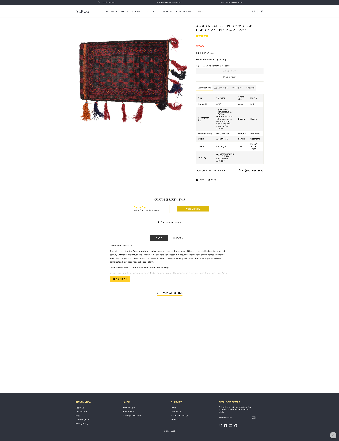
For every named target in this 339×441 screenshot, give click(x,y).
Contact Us (183, 11)
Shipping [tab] (250, 87)
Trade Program (82, 419)
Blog (77, 415)
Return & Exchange (179, 415)
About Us (79, 407)
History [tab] (178, 238)
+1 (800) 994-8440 (252, 170)
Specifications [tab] (204, 87)
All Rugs (111, 11)
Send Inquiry (231, 77)
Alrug (82, 11)
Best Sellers (128, 411)
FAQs (173, 407)
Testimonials (81, 411)
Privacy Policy (81, 423)
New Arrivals (129, 407)
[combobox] (226, 11)
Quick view (98, 365)
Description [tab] (237, 87)
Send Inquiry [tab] (223, 87)
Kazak (120, 254)
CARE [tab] (159, 238)
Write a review (193, 208)
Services (166, 11)
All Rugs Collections (132, 415)
